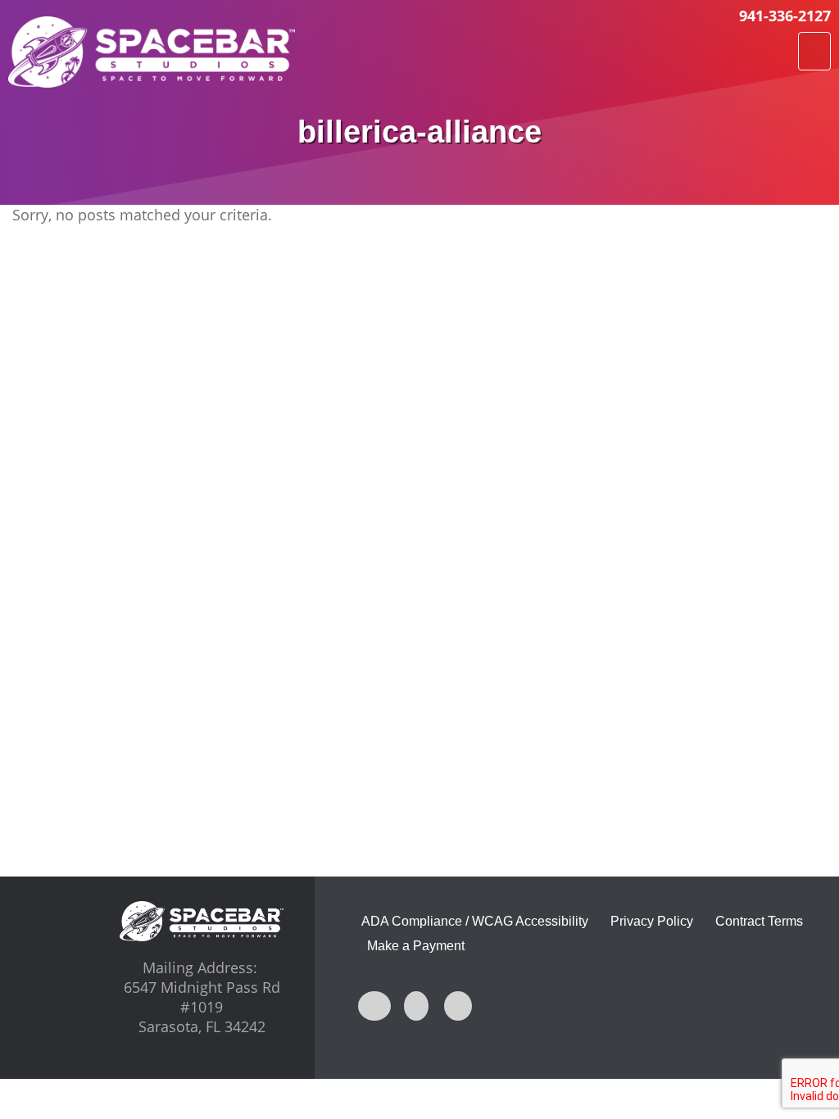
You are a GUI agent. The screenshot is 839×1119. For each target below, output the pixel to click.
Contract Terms (759, 921)
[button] (814, 51)
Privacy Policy (651, 921)
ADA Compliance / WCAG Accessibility (474, 921)
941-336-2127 (785, 15)
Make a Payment (416, 946)
